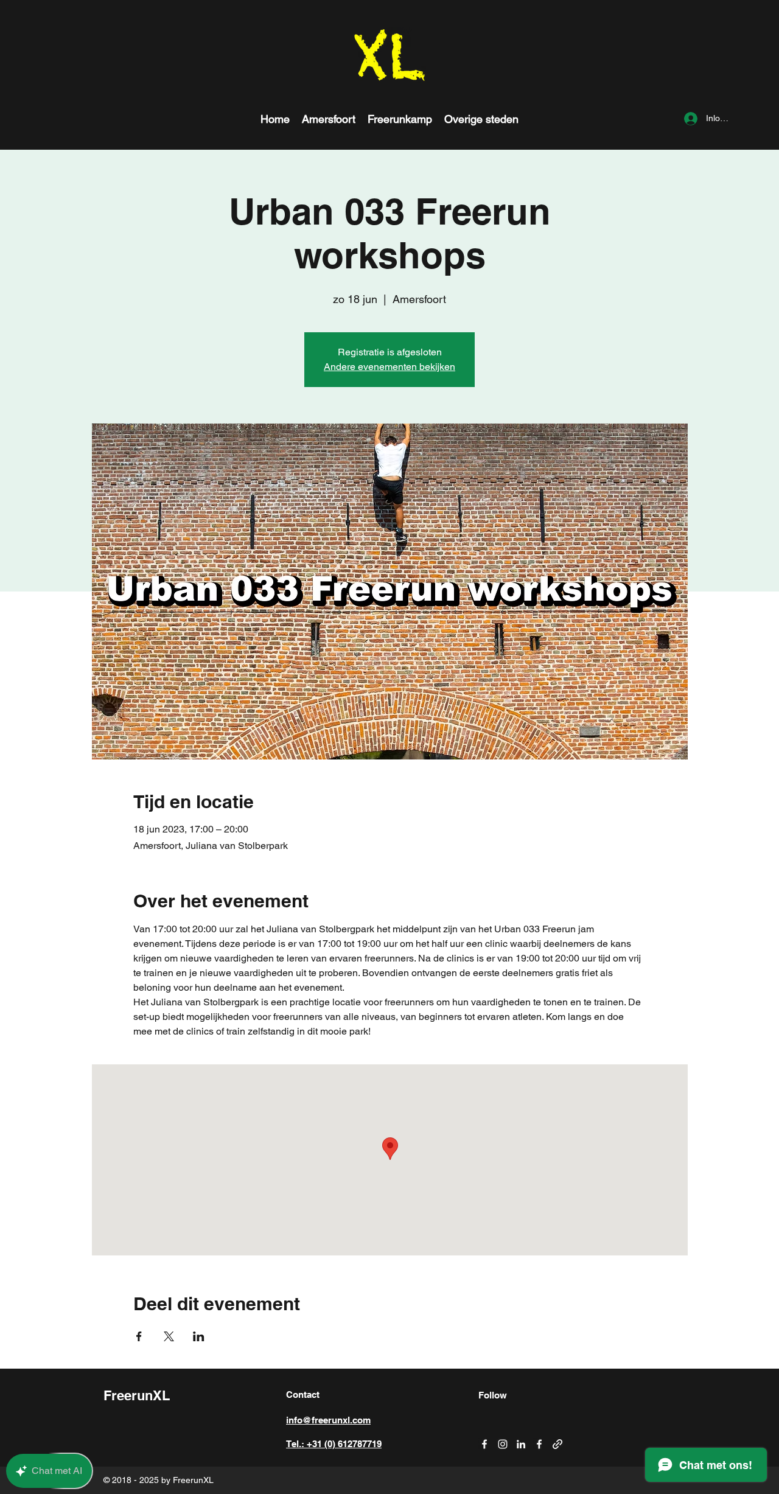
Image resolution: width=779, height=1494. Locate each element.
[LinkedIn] (521, 1444)
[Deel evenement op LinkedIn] (198, 1336)
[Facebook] (484, 1444)
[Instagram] (503, 1444)
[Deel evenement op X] (169, 1336)
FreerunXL (136, 1395)
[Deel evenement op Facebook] (139, 1336)
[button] (481, 119)
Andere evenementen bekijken (389, 366)
